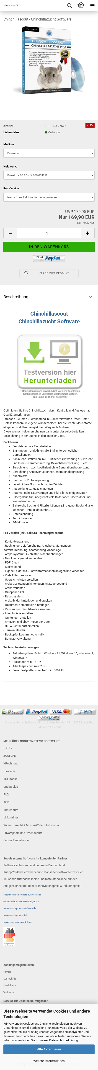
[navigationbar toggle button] (92, 5)
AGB (6, 802)
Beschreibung (15, 296)
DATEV (7, 748)
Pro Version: (11, 188)
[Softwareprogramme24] (9, 5)
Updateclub (10, 786)
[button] (10, 233)
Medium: (9, 144)
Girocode (9, 771)
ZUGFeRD (9, 755)
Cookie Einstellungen (16, 840)
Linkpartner (10, 817)
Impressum (10, 810)
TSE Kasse (10, 779)
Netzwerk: (10, 166)
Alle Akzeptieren (49, 1049)
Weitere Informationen (49, 1061)
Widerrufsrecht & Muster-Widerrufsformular (31, 825)
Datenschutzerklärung (63, 1040)
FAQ (6, 794)
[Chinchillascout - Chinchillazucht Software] (49, 60)
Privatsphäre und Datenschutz (22, 833)
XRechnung (10, 763)
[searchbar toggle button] (69, 5)
